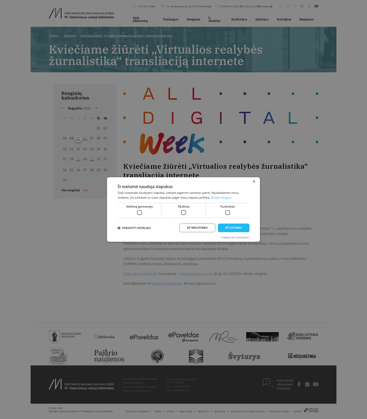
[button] (134, 228)
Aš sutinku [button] (233, 228)
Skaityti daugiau (221, 198)
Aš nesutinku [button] (197, 228)
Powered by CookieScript (235, 237)
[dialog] (183, 209)
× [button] (253, 181)
